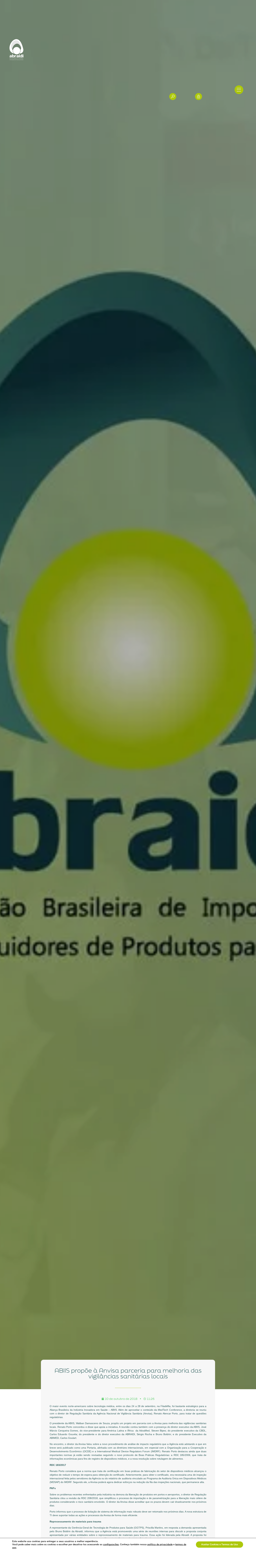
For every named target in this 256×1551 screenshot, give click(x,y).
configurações (111, 1544)
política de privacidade (160, 1544)
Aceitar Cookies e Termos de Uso (219, 1544)
